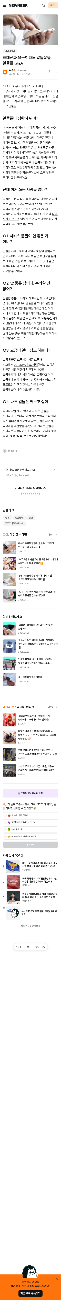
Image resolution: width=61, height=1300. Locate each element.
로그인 (53, 5)
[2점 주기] (26, 494)
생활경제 (19, 517)
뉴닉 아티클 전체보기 (30, 925)
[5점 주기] (39, 494)
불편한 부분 (9, 298)
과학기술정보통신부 (14, 523)
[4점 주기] (35, 494)
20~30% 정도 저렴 (26, 365)
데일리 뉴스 (10, 50)
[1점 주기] (22, 494)
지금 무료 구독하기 (30, 1293)
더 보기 (51, 534)
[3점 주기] (30, 494)
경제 (7, 517)
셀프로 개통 (30, 436)
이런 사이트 (32, 416)
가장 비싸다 (21, 91)
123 (37, 946)
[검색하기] (43, 5)
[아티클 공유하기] (49, 72)
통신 (31, 517)
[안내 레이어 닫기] (56, 1278)
